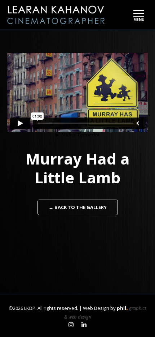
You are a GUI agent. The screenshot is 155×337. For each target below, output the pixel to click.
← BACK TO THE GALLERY (78, 207)
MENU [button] (138, 19)
